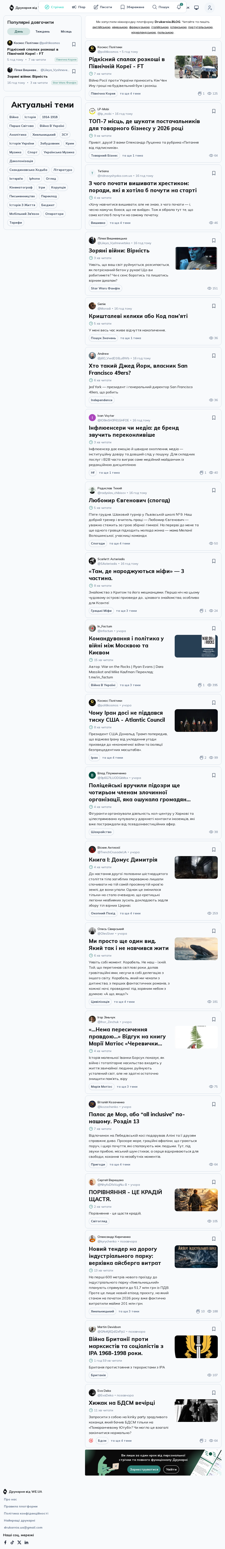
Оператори (54, 214)
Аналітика (17, 135)
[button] (179, 7)
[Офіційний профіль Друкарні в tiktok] (12, 1542)
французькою (139, 27)
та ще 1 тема (132, 155)
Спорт (32, 152)
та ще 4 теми (130, 93)
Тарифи (15, 223)
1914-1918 (49, 117)
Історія (30, 117)
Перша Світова (21, 126)
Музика (15, 152)
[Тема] (196, 8)
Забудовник (50, 143)
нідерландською (143, 32)
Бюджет (48, 205)
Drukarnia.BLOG (167, 22)
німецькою (120, 27)
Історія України (21, 143)
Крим (70, 143)
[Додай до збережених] (74, 44)
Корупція (58, 187)
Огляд (51, 179)
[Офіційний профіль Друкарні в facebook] (5, 1542)
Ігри (42, 187)
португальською (200, 27)
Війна (13, 117)
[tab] (18, 31)
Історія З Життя (22, 205)
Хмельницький (44, 135)
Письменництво (22, 196)
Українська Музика (59, 152)
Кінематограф (21, 187)
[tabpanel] (42, 63)
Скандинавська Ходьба (28, 170)
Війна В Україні (52, 126)
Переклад (49, 196)
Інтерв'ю (16, 179)
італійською (160, 27)
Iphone (34, 179)
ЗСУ (65, 135)
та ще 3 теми (126, 611)
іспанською (178, 27)
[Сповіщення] (178, 7)
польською (166, 32)
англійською (102, 27)
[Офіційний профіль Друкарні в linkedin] (26, 1542)
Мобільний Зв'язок (24, 214)
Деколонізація (21, 161)
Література (62, 170)
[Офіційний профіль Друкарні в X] (19, 1542)
